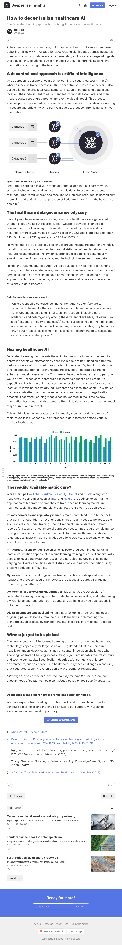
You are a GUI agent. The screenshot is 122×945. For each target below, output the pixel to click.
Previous (18, 796)
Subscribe (97, 5)
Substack (46, 938)
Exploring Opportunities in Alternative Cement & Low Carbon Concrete (43, 820)
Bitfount (72, 494)
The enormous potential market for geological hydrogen (36, 861)
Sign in (113, 5)
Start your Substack (53, 931)
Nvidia (68, 498)
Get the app (76, 931)
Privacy (58, 923)
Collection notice (79, 923)
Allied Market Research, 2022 (29, 732)
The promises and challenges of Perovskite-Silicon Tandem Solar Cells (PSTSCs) (47, 841)
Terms (67, 923)
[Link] (2, 73)
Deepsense (19, 30)
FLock (88, 494)
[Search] (79, 5)
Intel (54, 498)
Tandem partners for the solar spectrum (34, 837)
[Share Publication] (85, 5)
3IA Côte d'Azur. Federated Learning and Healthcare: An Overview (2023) (55, 772)
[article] (61, 822)
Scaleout (59, 494)
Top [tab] (10, 808)
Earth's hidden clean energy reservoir (32, 857)
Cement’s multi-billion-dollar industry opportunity (41, 816)
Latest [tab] (18, 808)
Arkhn (48, 494)
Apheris (37, 494)
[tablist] (15, 808)
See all (13, 878)
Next (106, 796)
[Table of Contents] (3, 472)
